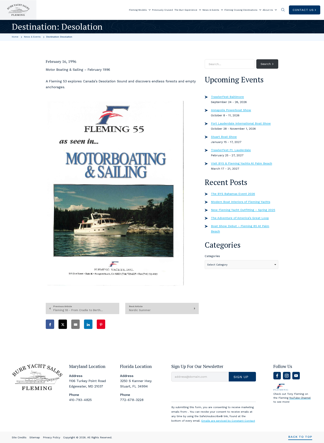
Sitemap (34, 437)
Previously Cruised (162, 10)
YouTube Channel (300, 397)
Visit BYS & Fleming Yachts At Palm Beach (241, 163)
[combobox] (241, 264)
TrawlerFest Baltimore (227, 97)
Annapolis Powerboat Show (231, 110)
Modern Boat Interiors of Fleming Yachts (240, 202)
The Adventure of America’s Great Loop (240, 218)
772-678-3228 (131, 400)
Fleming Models (138, 10)
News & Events (210, 10)
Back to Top (300, 436)
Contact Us (303, 10)
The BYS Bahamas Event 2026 (233, 194)
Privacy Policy (51, 437)
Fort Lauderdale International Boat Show (241, 123)
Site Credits (19, 437)
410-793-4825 (80, 400)
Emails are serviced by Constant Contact (228, 420)
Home (15, 36)
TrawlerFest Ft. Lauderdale (231, 150)
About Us (268, 10)
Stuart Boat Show (224, 136)
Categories (212, 256)
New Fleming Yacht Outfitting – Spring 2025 (243, 210)
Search (266, 64)
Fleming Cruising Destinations (240, 10)
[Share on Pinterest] (101, 324)
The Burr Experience (185, 10)
